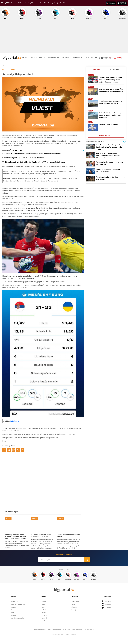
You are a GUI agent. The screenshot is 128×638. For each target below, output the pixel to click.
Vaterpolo (44, 618)
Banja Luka (14, 601)
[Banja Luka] (110, 58)
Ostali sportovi (46, 621)
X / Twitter (108, 608)
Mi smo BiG (43, 3)
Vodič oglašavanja (53, 3)
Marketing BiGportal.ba (31, 3)
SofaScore (14, 421)
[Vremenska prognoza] (102, 57)
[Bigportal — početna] (12, 58)
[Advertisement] (64, 37)
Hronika (13, 612)
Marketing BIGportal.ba (54, 629)
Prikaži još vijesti (106, 135)
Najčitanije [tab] (114, 70)
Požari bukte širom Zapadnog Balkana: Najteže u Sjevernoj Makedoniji (110, 115)
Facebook (108, 601)
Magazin (75, 597)
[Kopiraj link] (22, 450)
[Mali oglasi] (106, 57)
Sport (44, 597)
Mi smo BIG (66, 629)
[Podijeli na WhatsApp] (18, 450)
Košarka (44, 604)
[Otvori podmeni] (29, 58)
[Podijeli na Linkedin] (9, 450)
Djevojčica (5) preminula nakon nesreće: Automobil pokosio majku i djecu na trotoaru (110, 79)
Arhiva (12, 66)
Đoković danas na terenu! (108, 125)
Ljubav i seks (75, 601)
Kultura (13, 615)
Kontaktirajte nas (65, 3)
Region (13, 607)
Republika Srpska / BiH (18, 604)
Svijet (13, 610)
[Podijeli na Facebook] (4, 450)
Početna (5, 66)
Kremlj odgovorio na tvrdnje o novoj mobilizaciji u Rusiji (110, 102)
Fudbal (44, 601)
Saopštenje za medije (17, 618)
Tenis (43, 607)
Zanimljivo (75, 610)
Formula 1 (45, 615)
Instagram (108, 604)
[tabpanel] (106, 105)
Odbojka (44, 610)
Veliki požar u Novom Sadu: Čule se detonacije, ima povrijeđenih (111, 90)
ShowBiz (74, 607)
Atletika (44, 612)
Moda (73, 604)
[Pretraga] (123, 57)
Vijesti (13, 597)
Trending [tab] (96, 70)
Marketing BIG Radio (17, 3)
